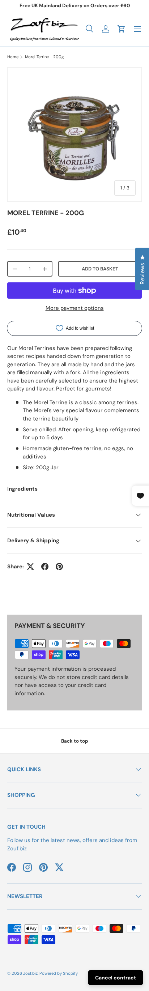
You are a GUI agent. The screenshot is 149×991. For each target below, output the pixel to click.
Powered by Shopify (58, 973)
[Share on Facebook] (45, 566)
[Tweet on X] (30, 566)
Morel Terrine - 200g (44, 56)
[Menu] (137, 29)
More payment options (75, 308)
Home (12, 56)
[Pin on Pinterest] (59, 566)
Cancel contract (115, 977)
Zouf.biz (30, 973)
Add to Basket (100, 269)
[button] (121, 29)
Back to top (74, 741)
